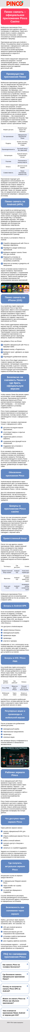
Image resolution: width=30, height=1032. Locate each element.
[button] (27, 876)
